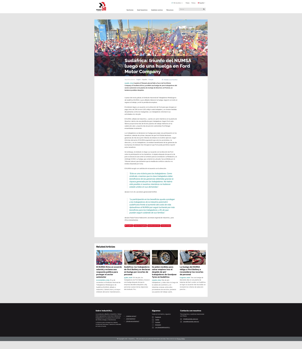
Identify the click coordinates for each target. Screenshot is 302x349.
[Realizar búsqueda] (203, 9)
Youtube (157, 322)
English (138, 79)
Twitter (157, 319)
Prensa (193, 3)
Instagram (158, 325)
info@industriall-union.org (190, 319)
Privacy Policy (181, 339)
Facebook (158, 317)
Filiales (188, 3)
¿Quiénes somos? (131, 316)
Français (150, 79)
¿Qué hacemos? (130, 319)
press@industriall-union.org (191, 321)
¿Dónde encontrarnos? (132, 321)
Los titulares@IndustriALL (162, 327)
